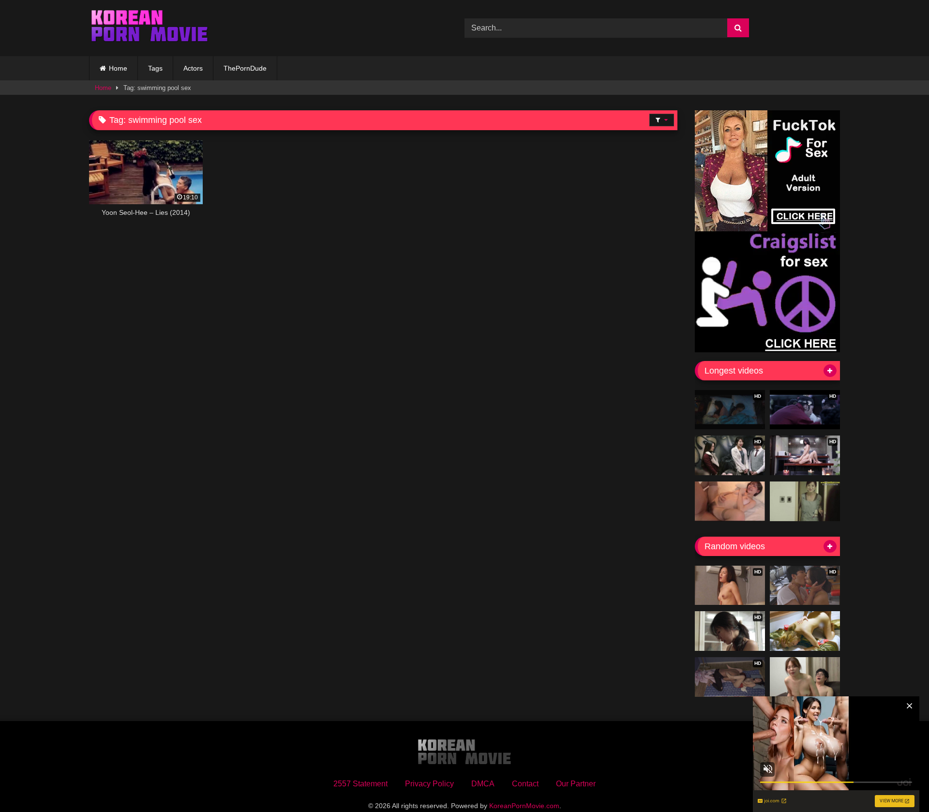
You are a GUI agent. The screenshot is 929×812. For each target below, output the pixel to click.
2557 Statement (360, 784)
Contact (525, 784)
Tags (155, 68)
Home (118, 68)
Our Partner (576, 784)
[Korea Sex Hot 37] (730, 501)
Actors (193, 68)
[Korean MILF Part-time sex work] (805, 501)
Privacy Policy (429, 784)
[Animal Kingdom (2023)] (805, 631)
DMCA (482, 784)
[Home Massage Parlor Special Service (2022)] (805, 677)
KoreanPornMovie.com (524, 806)
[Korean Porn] (149, 28)
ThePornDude (245, 68)
